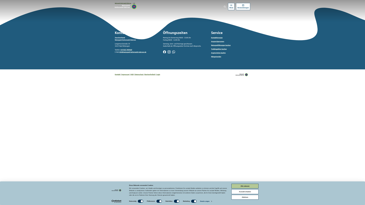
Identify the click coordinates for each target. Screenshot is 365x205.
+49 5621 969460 (126, 50)
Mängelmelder (216, 57)
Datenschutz (139, 74)
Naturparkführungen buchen (221, 45)
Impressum (125, 74)
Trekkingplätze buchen (219, 49)
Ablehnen (245, 197)
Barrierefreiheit (150, 74)
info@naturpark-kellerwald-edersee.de (132, 52)
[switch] (159, 201)
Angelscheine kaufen (218, 53)
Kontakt (117, 74)
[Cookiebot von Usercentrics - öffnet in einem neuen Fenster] (116, 201)
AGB (132, 74)
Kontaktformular (217, 38)
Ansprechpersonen (217, 41)
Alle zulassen (245, 186)
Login (158, 74)
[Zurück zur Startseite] (126, 6)
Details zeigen (204, 201)
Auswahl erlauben (245, 191)
